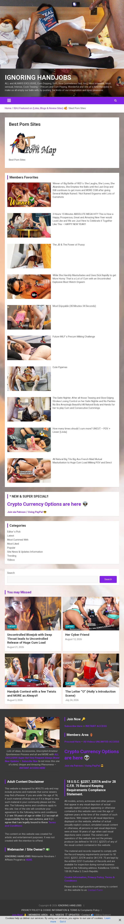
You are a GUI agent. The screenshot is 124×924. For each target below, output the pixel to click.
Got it (63, 921)
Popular (11, 547)
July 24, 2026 (72, 700)
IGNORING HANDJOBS (38, 77)
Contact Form (95, 890)
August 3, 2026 (15, 700)
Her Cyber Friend (77, 635)
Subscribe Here (73, 726)
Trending (11, 555)
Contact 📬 (88, 914)
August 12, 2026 (73, 639)
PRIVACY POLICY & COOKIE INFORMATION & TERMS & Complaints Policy (60, 910)
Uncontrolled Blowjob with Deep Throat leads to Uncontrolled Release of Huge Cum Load (29, 638)
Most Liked (13, 543)
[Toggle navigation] (9, 100)
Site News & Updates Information (25, 551)
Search (11, 572)
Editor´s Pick (14, 531)
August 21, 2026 (15, 647)
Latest (10, 535)
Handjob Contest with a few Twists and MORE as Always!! (31, 693)
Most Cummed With (17, 539)
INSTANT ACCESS (96, 726)
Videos (11, 559)
